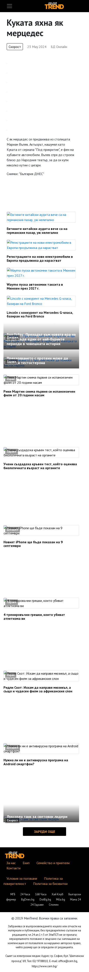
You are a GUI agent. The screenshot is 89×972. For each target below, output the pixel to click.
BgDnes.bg (27, 899)
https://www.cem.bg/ (44, 966)
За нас (11, 863)
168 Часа (40, 894)
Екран (10, 379)
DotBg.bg (45, 899)
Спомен (54, 905)
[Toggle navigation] (9, 6)
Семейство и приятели (53, 863)
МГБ (12, 894)
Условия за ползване (21, 878)
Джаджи (12, 337)
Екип (26, 863)
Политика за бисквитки (50, 883)
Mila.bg (60, 899)
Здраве (11, 361)
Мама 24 (75, 899)
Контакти (13, 868)
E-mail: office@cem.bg (63, 961)
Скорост (15, 47)
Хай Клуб (57, 894)
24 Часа (25, 894)
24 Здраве (37, 905)
